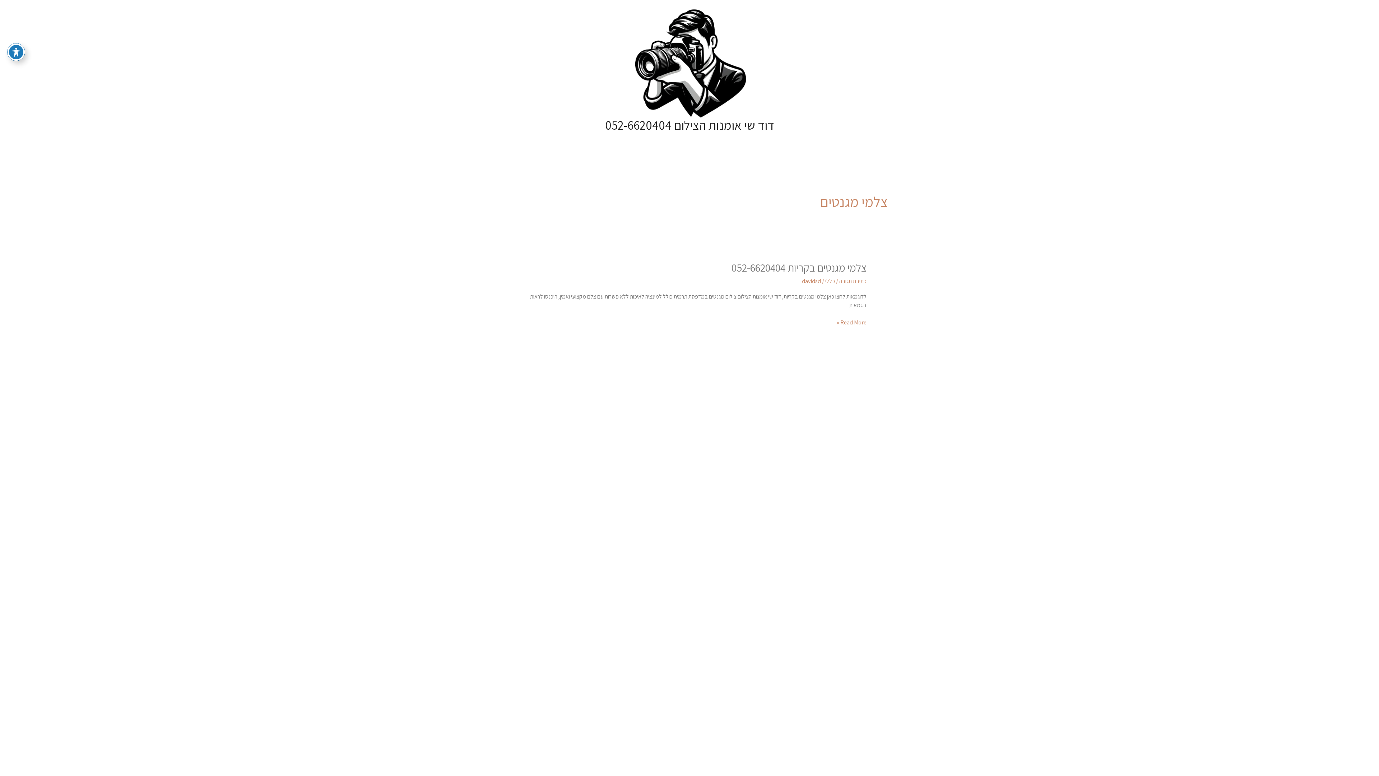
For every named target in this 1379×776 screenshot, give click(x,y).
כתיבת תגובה (853, 281)
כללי (830, 281)
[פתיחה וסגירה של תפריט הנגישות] (16, 52)
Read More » (852, 322)
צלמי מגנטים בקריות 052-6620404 (799, 267)
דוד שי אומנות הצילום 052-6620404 (689, 125)
